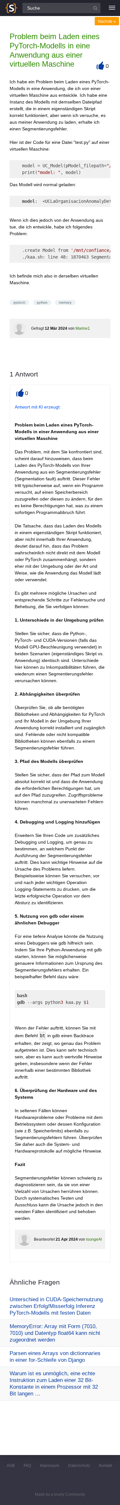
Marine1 (83, 328)
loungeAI (94, 1239)
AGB (11, 1465)
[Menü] (112, 8)
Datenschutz (79, 1465)
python (42, 302)
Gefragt (37, 328)
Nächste (107, 21)
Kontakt (105, 1465)
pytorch (19, 302)
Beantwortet (44, 1239)
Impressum (49, 1465)
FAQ (27, 1465)
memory (65, 302)
